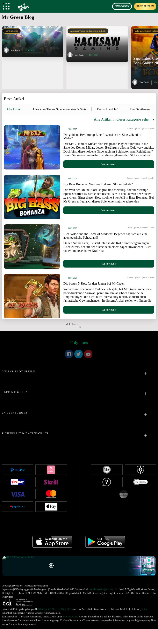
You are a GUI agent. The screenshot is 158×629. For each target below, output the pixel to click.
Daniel (18, 50)
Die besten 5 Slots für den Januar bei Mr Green (93, 283)
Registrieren (145, 6)
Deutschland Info (108, 109)
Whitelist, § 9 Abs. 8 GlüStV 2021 (55, 609)
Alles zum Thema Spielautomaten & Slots (88, 31)
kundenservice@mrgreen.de (103, 589)
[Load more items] (79, 323)
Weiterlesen (108, 164)
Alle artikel (14, 109)
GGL (143, 609)
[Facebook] (69, 354)
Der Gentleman (12, 31)
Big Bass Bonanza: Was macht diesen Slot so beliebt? (98, 184)
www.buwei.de (70, 616)
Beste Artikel (14, 99)
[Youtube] (88, 354)
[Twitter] (78, 354)
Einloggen (122, 6)
